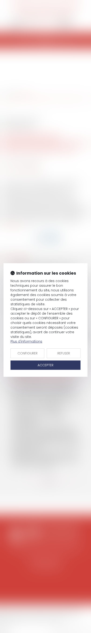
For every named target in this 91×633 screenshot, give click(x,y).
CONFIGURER (28, 353)
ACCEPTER (45, 365)
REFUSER (63, 353)
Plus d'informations (26, 341)
